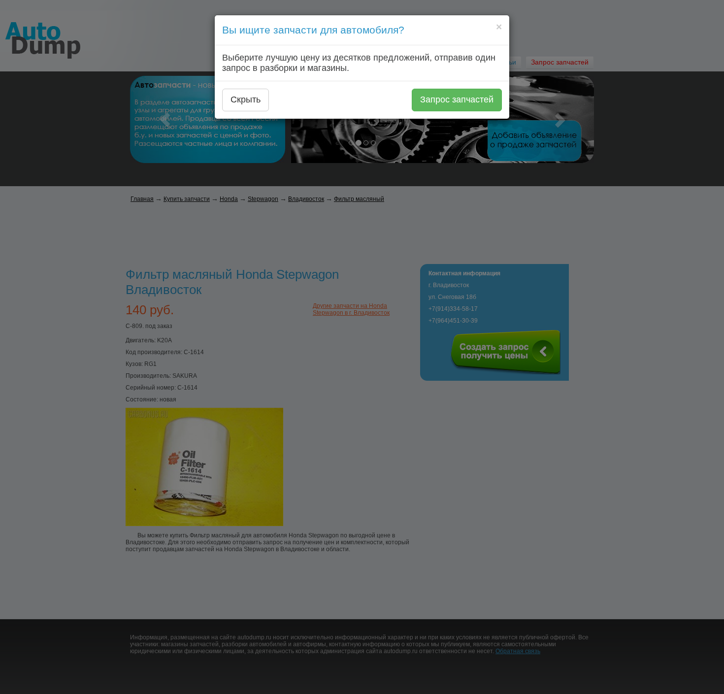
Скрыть (245, 99)
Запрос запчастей (457, 99)
